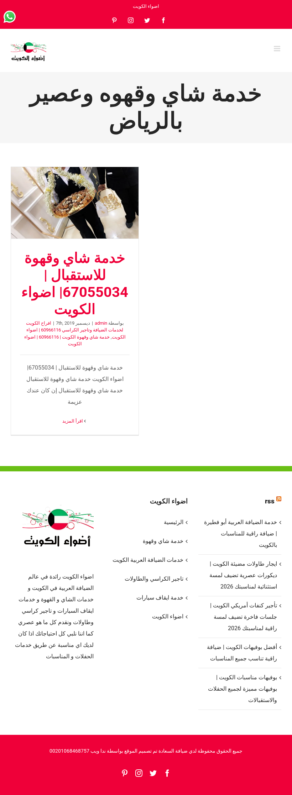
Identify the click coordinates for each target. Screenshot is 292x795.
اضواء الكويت (167, 616)
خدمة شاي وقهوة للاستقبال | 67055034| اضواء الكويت (75, 202)
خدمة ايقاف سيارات (159, 597)
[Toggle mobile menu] (277, 48)
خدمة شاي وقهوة (163, 541)
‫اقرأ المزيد (73, 421)
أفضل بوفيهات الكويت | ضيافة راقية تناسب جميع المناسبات (242, 653)
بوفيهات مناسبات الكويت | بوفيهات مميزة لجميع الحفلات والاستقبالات (242, 689)
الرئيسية (173, 522)
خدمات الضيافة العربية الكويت (148, 559)
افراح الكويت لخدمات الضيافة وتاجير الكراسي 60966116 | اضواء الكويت (76, 330)
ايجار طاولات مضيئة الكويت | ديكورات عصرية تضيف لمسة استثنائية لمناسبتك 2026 (243, 575)
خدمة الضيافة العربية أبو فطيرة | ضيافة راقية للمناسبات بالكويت (240, 533)
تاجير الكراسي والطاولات (154, 578)
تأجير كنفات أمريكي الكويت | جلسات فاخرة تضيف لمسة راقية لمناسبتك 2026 (243, 617)
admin (101, 323)
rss (270, 501)
